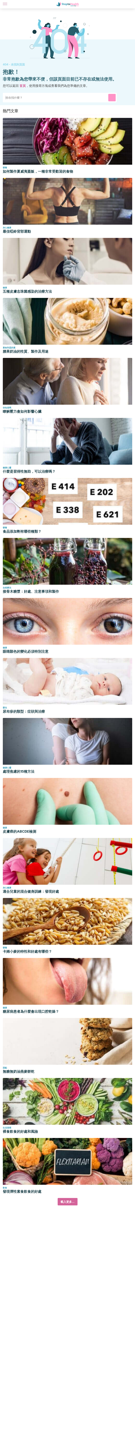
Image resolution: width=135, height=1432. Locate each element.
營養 (5, 167)
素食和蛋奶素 (9, 347)
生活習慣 (7, 1127)
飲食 (5, 1187)
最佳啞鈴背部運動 (17, 231)
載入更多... (68, 1201)
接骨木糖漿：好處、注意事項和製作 (31, 591)
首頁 (23, 86)
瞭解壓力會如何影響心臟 (22, 411)
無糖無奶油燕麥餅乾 (18, 1071)
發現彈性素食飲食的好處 (22, 1191)
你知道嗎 (7, 407)
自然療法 (7, 587)
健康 (5, 287)
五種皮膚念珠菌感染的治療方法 (27, 291)
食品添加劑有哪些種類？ (22, 531)
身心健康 (7, 227)
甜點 (5, 1067)
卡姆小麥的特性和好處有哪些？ (27, 951)
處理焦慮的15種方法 (18, 771)
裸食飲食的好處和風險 (20, 1131)
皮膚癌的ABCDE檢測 (19, 831)
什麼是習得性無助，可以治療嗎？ (29, 471)
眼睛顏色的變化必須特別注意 (26, 651)
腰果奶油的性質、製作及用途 (26, 351)
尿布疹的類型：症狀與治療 (24, 711)
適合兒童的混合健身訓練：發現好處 (31, 891)
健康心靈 (7, 467)
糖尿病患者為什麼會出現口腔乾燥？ (31, 1011)
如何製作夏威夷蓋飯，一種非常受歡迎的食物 (38, 171)
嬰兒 (5, 707)
